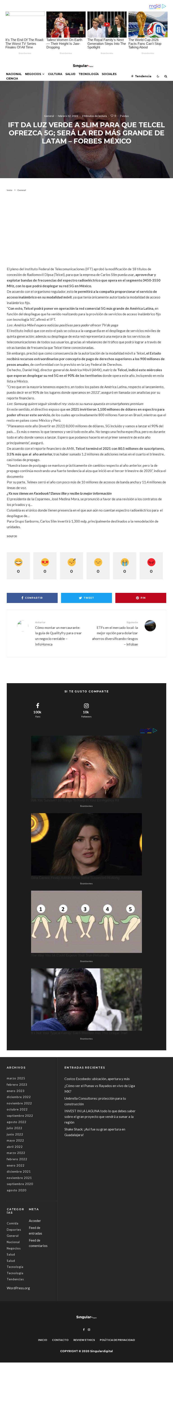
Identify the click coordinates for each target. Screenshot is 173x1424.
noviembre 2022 (19, 1103)
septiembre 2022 (20, 1115)
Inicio (42, 1340)
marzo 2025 (16, 1078)
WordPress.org (18, 1288)
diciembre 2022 (19, 1097)
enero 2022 (16, 1165)
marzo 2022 (16, 1153)
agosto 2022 (16, 1122)
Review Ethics (84, 1340)
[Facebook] (84, 1329)
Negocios (33, 74)
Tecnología (89, 74)
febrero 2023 (17, 1084)
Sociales (109, 74)
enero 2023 (16, 1091)
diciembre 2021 (19, 1171)
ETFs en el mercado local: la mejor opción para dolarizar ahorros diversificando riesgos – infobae (115, 633)
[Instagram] (89, 1329)
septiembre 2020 (20, 1184)
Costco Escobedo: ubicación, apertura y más (97, 1079)
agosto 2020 (16, 1190)
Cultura (55, 74)
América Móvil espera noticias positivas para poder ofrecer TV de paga (66, 325)
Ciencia (12, 78)
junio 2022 (15, 1134)
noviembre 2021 (19, 1178)
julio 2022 (14, 1128)
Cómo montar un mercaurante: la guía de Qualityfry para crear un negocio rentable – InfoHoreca (58, 633)
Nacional (14, 74)
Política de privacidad (117, 1340)
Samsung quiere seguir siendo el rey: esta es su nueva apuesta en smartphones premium (78, 404)
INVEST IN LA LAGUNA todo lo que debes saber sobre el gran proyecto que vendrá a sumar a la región (100, 1116)
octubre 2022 (17, 1109)
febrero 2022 (17, 1159)
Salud (70, 74)
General (49, 116)
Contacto (60, 1340)
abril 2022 (15, 1147)
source (12, 536)
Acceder (35, 1221)
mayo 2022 (15, 1140)
